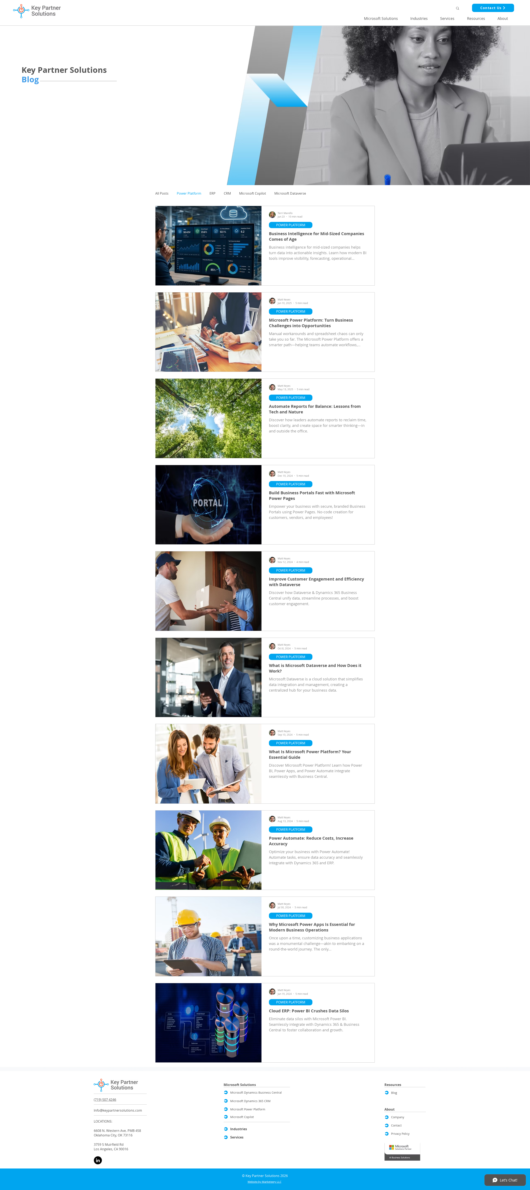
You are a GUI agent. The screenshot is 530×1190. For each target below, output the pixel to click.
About (389, 1109)
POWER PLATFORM (290, 225)
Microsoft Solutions (240, 1084)
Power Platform (189, 193)
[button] (384, 18)
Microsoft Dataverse (290, 193)
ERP (213, 193)
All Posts (162, 193)
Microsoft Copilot (252, 193)
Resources (392, 1084)
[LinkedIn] (98, 1160)
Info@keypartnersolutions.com (118, 1110)
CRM (227, 193)
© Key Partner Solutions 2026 (265, 1175)
